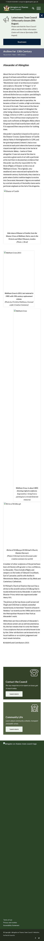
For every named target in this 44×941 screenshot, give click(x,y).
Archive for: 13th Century (17, 51)
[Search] (32, 8)
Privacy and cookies (10, 922)
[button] (37, 8)
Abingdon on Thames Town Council (22, 932)
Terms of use (7, 920)
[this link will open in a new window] (35, 938)
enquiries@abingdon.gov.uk (28, 2)
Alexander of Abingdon (16, 65)
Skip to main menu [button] (22, 781)
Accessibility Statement (11, 925)
